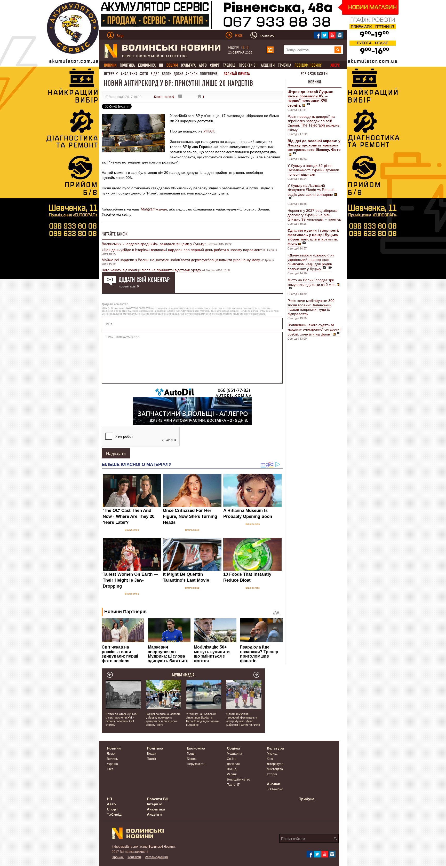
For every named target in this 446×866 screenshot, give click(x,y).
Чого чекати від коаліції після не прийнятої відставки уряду (151, 269)
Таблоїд (229, 65)
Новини (314, 82)
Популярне (209, 73)
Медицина (234, 753)
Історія (272, 774)
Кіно (270, 758)
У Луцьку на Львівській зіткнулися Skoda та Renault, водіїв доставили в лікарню (312, 190)
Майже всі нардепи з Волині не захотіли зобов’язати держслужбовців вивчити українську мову (181, 259)
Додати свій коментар (144, 279)
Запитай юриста (237, 73)
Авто (203, 65)
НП (161, 65)
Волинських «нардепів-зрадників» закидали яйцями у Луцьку (153, 243)
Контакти (134, 857)
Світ (110, 769)
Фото (144, 73)
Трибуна (284, 65)
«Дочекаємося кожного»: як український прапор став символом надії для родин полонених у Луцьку (311, 261)
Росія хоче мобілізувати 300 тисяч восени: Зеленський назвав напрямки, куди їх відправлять (311, 307)
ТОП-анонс (275, 789)
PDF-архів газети (314, 73)
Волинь (112, 758)
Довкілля (233, 763)
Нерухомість (196, 763)
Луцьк (111, 753)
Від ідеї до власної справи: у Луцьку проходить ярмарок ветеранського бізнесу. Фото (163, 719)
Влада (151, 753)
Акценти (268, 65)
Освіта (231, 758)
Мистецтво (275, 769)
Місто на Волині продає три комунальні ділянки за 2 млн (312, 282)
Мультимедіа (183, 675)
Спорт (215, 65)
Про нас (118, 857)
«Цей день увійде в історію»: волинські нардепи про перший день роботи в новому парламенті (182, 249)
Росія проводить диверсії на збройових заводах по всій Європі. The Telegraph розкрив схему (313, 123)
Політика (127, 65)
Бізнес (191, 758)
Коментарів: (164, 96)
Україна (112, 763)
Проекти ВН (248, 65)
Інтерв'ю (111, 73)
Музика (272, 753)
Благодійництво (238, 779)
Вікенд (231, 769)
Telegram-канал (153, 209)
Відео (155, 73)
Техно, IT (233, 784)
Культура (188, 65)
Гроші (191, 753)
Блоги (166, 73)
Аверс (335, 65)
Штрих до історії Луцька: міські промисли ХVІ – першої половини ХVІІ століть (121, 719)
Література (275, 763)
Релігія (232, 774)
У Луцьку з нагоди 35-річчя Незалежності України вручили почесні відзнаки (313, 170)
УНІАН (208, 131)
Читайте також (115, 234)
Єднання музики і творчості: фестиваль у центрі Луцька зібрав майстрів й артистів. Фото (243, 719)
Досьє (178, 73)
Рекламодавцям (156, 857)
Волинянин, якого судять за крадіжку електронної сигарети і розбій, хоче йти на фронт (314, 329)
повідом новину (308, 65)
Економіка (147, 65)
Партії (151, 758)
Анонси (191, 73)
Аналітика (129, 73)
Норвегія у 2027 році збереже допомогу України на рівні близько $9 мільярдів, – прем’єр (314, 215)
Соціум (233, 748)
